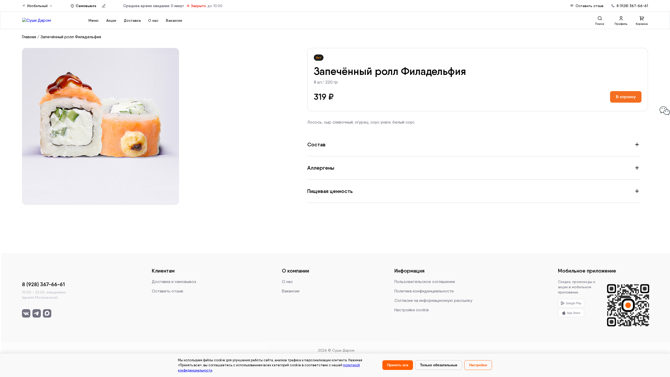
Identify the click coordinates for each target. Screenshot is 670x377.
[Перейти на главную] (36, 20)
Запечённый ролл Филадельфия (70, 36)
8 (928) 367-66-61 (632, 6)
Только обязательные (438, 365)
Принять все (397, 365)
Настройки (478, 365)
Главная (29, 36)
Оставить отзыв (590, 6)
